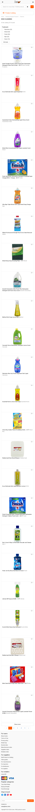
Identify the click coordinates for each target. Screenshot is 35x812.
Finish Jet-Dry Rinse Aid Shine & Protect (14, 570)
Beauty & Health (5, 786)
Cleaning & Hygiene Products (11, 16)
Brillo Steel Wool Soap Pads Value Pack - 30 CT (16, 683)
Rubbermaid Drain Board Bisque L (14, 458)
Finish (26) (7, 34)
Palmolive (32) (8, 29)
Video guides (4, 759)
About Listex (4, 736)
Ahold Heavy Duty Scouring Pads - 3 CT (14, 261)
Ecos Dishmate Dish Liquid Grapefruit (13, 91)
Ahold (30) (7, 32)
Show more (17, 724)
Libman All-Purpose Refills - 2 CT (13, 599)
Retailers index (5, 751)
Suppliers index (5, 749)
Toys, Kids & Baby (5, 784)
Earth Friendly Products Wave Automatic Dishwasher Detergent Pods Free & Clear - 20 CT (16, 65)
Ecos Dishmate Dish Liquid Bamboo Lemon (15, 486)
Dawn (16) (7, 39)
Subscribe (30, 800)
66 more (6, 42)
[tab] (17, 12)
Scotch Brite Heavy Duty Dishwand (15, 627)
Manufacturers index (6, 747)
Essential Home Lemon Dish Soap (15, 401)
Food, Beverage (5, 789)
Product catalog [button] (10, 13)
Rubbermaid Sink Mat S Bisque (13, 655)
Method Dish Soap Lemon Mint (12, 317)
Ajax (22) (6, 36)
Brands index (4, 745)
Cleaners (22, 16)
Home (2, 16)
